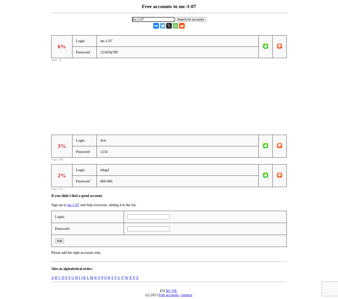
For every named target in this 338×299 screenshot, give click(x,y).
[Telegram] (162, 26)
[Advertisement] (169, 95)
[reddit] (182, 26)
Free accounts (169, 295)
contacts (186, 295)
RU (168, 291)
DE (174, 291)
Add (59, 241)
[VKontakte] (156, 26)
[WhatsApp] (175, 26)
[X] (169, 26)
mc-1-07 (73, 205)
